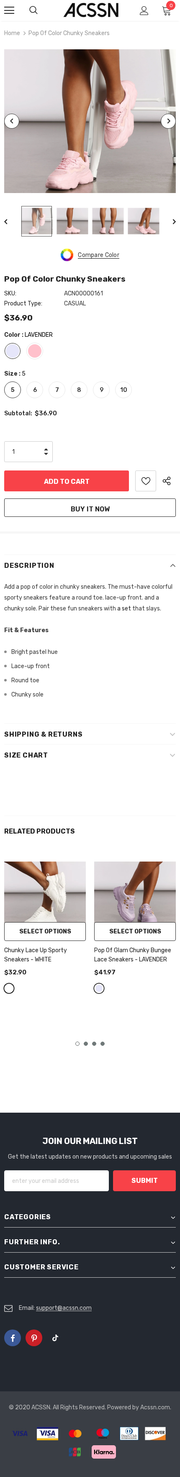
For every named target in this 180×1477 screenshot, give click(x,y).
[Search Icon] (41, 10)
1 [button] (77, 1044)
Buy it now (90, 509)
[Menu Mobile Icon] (9, 10)
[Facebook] (12, 1338)
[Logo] (91, 10)
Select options (45, 931)
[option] (90, 121)
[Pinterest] (34, 1338)
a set (124, 608)
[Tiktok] (55, 1338)
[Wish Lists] (145, 480)
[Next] (168, 121)
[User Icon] (144, 10)
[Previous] (11, 121)
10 (123, 390)
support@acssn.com (64, 1308)
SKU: (10, 293)
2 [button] (86, 1044)
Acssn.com (155, 1407)
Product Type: (23, 303)
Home (12, 33)
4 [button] (102, 1044)
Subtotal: (18, 413)
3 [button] (94, 1044)
